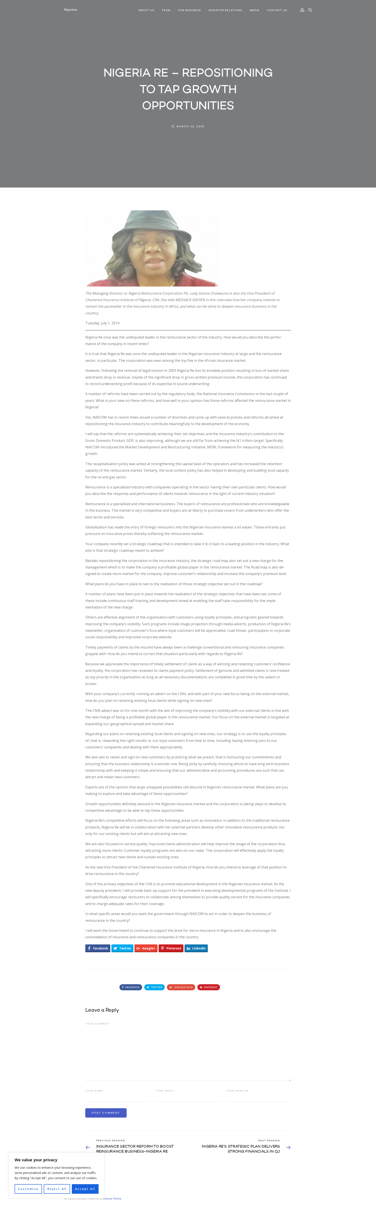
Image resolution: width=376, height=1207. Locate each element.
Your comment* (97, 1024)
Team (166, 10)
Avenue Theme (112, 1198)
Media (255, 10)
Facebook (131, 987)
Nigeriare (70, 9)
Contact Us (277, 10)
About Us (146, 10)
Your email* (165, 1091)
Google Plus (183, 987)
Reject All (57, 1189)
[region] (56, 1175)
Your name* (94, 1091)
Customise (28, 1189)
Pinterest (210, 987)
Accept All (85, 1189)
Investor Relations (225, 10)
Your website (238, 1091)
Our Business (189, 10)
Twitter (156, 987)
